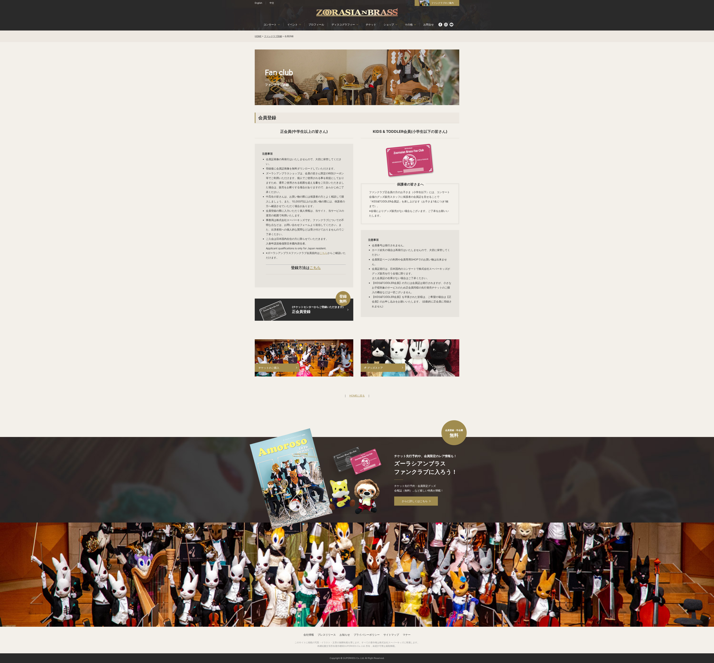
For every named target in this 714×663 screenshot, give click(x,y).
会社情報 (308, 634)
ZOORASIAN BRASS (357, 12)
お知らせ (345, 634)
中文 (272, 2)
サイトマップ (391, 634)
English (258, 2)
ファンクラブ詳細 (273, 36)
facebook (440, 24)
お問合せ (428, 24)
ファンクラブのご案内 (442, 2)
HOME (258, 36)
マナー (407, 634)
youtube (451, 24)
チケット (371, 24)
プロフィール (316, 24)
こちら (323, 252)
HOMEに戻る (357, 395)
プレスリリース (327, 634)
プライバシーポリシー (367, 634)
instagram (446, 24)
